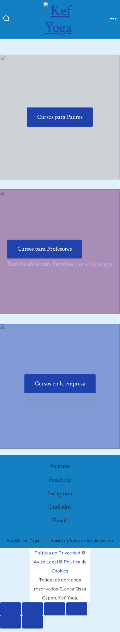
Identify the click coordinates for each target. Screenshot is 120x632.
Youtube (60, 466)
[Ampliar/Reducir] (10, 608)
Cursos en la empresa (60, 383)
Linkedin (60, 507)
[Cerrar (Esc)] (76, 608)
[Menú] (113, 19)
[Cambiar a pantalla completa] (32, 608)
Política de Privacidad (57, 553)
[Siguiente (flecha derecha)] (32, 622)
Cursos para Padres (60, 117)
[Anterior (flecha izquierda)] (10, 622)
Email (60, 520)
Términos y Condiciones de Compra (81, 540)
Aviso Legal (45, 562)
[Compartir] (54, 608)
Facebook (60, 480)
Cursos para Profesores (44, 249)
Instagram (60, 493)
